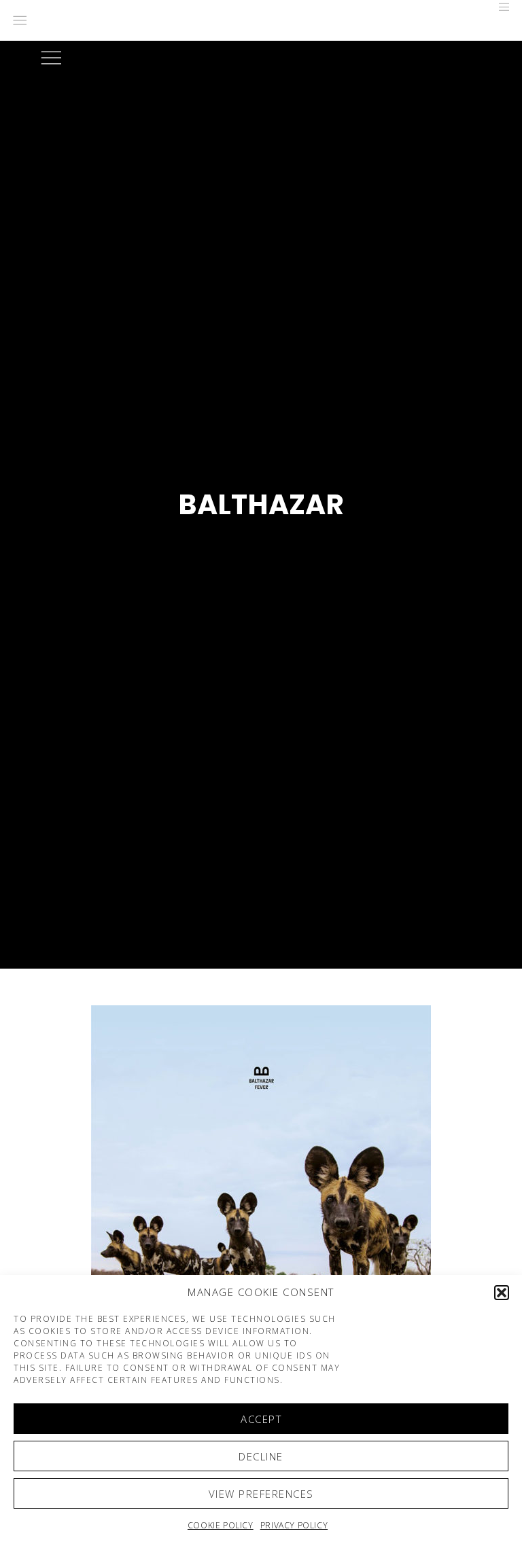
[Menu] (499, 7)
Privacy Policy (294, 1525)
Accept (261, 1419)
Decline (261, 1456)
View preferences (261, 1493)
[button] (501, 1292)
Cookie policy (221, 1525)
